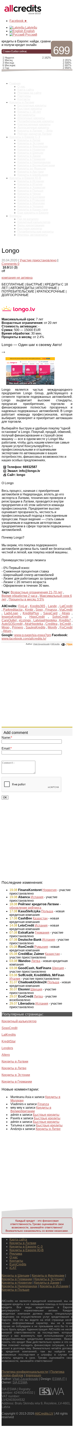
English (29, 31)
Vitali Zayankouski (41, 644)
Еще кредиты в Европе (33, 212)
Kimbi (29, 609)
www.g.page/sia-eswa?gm (32, 635)
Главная (15, 83)
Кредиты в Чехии (29, 193)
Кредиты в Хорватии (31, 187)
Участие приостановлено (38, 260)
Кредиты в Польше (30, 190)
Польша (47, 911)
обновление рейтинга (25, 907)
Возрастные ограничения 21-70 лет (36, 592)
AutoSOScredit (12, 624)
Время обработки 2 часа (19, 596)
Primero (17, 627)
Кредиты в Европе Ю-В (25, 178)
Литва (35, 961)
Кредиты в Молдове (31, 203)
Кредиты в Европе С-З (24, 137)
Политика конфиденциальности (25, 1371)
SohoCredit (60, 616)
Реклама (15, 1253)
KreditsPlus (31, 613)
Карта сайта (25, 89)
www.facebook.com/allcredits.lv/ (24, 638)
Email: (7, 748)
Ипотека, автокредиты (32, 234)
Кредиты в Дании (29, 156)
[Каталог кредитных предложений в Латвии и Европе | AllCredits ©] (23, 15)
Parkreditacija (12, 609)
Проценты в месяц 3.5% (26, 599)
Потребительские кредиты (35, 121)
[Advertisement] (37, 686)
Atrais (66, 613)
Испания (37, 897)
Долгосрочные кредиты (33, 127)
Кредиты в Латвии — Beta (34, 130)
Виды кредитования (30, 225)
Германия (42, 932)
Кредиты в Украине (30, 206)
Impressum (33, 1375)
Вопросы (15, 215)
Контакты (23, 99)
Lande (52, 606)
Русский (30, 34)
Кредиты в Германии (31, 159)
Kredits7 (65, 620)
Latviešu (30, 27)
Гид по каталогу (28, 219)
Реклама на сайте (29, 92)
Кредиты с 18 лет (29, 111)
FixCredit (66, 627)
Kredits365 (37, 606)
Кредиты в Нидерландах (34, 162)
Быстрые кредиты (29, 108)
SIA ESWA (19, 1382)
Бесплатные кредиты (31, 105)
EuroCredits (17, 1264)
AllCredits (55, 644)
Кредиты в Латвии (21, 102)
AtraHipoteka (34, 624)
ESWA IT (58, 1379)
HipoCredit (37, 616)
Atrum (7, 631)
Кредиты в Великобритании (36, 165)
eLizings (25, 620)
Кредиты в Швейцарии (32, 174)
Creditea (51, 624)
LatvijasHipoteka (45, 620)
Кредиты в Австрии (30, 171)
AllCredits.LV (44, 1413)
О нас (21, 86)
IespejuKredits (12, 616)
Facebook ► (18, 20)
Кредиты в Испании (30, 181)
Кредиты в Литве (28, 140)
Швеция (58, 968)
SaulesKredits (35, 627)
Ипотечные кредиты (31, 118)
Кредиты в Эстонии (30, 143)
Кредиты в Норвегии (31, 149)
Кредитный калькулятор (33, 222)
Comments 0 (10, 264)
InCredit (65, 624)
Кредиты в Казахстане (32, 209)
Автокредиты (26, 115)
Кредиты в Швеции (30, 152)
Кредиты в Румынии (31, 200)
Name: (7, 737)
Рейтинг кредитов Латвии (34, 133)
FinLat (22, 606)
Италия (14, 978)
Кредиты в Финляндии (32, 146)
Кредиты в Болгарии (31, 197)
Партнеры (24, 96)
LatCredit (66, 606)
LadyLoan (11, 613)
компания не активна (17, 277)
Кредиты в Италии (29, 184)
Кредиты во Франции (31, 168)
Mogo (5, 627)
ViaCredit (65, 609)
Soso (39, 609)
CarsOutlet (9, 620)
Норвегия (49, 890)
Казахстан (40, 918)
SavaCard (50, 613)
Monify (52, 627)
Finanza (51, 609)
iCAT (13, 1268)
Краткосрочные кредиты (34, 124)
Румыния (41, 946)
